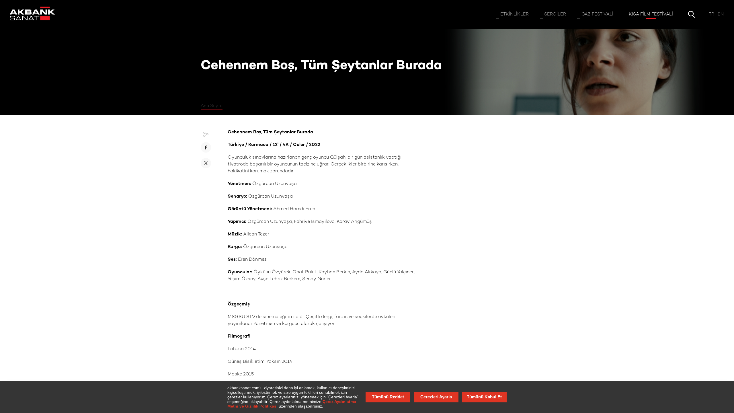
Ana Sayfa (211, 106)
